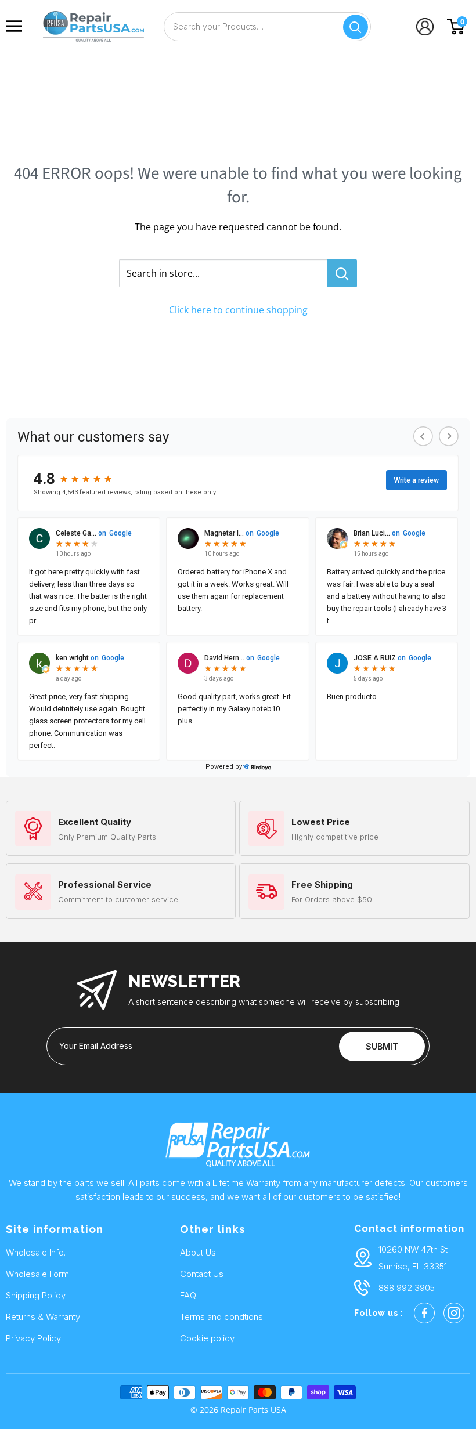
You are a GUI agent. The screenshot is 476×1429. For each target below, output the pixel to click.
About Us (198, 1252)
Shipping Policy (36, 1295)
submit (382, 1046)
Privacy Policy (33, 1338)
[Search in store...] (342, 273)
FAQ (188, 1295)
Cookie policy (207, 1338)
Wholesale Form (37, 1273)
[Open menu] (17, 26)
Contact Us (201, 1273)
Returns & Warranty (43, 1316)
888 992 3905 (406, 1287)
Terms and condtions (221, 1316)
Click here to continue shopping (238, 309)
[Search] (355, 27)
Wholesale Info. (36, 1252)
